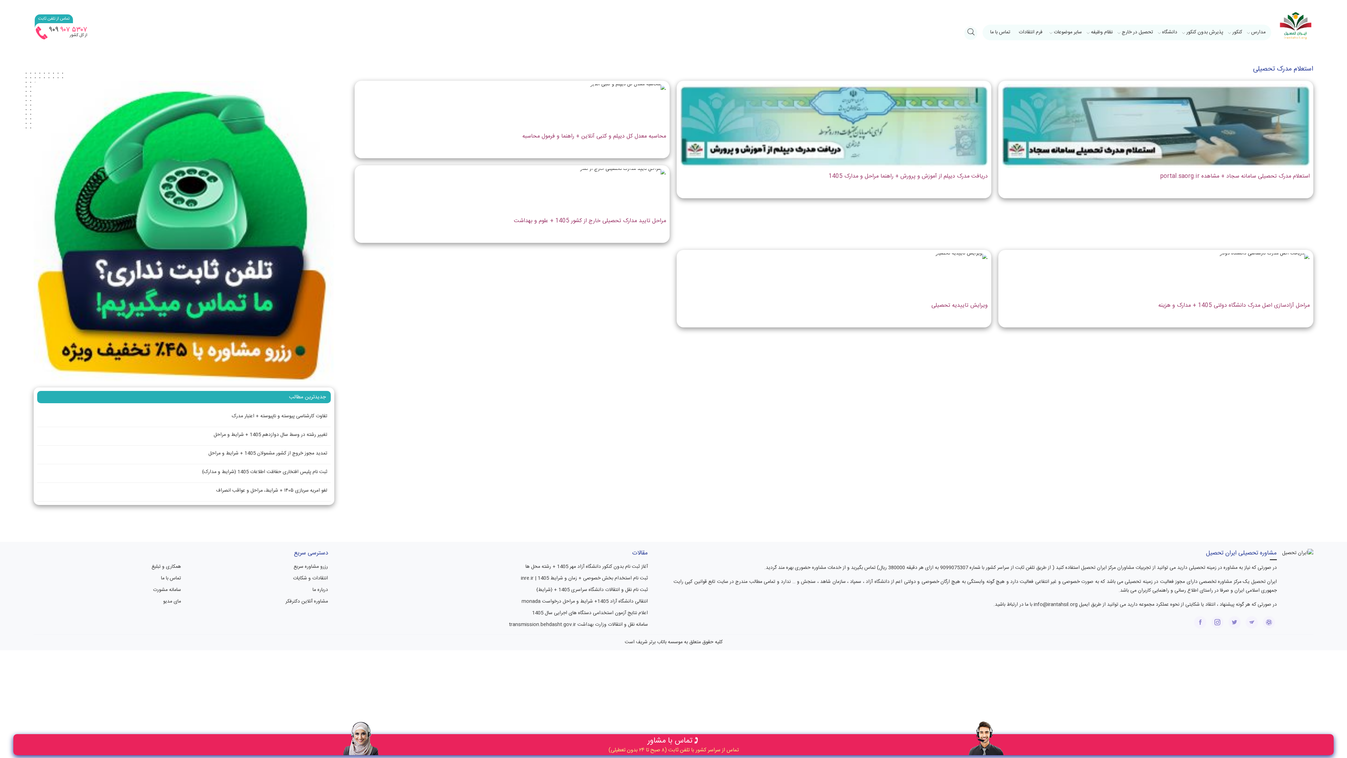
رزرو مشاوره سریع (311, 567)
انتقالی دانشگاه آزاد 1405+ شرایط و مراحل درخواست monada (585, 601)
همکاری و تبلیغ (166, 567)
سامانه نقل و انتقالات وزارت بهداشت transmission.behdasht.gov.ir (578, 624)
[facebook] (1200, 622)
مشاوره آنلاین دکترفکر (307, 601)
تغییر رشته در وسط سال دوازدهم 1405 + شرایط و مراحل (270, 435)
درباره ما (320, 590)
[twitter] (1234, 622)
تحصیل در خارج (1137, 32)
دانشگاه (1169, 32)
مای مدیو (172, 601)
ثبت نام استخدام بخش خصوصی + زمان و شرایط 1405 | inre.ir (584, 578)
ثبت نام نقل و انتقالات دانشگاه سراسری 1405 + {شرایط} (592, 590)
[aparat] (1269, 622)
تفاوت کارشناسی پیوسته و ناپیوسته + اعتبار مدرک (279, 416)
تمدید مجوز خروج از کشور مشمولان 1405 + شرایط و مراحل (267, 453)
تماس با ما (1000, 32)
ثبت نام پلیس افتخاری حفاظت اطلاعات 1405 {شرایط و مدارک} (264, 472)
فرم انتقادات (1031, 32)
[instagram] (1217, 622)
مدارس (1258, 32)
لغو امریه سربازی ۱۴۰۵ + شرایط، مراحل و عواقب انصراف (271, 490)
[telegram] (1252, 622)
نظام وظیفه (1102, 32)
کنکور (1237, 32)
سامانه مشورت (167, 590)
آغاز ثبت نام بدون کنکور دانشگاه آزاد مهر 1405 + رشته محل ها (586, 567)
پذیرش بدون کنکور (1204, 32)
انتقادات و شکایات (310, 578)
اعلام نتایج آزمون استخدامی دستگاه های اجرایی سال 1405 (590, 613)
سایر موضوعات (1068, 32)
